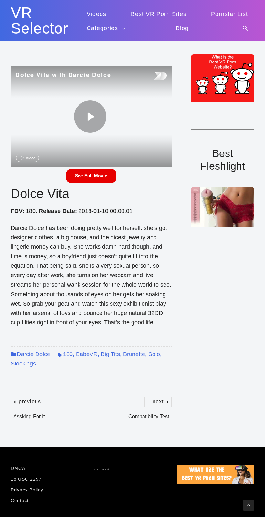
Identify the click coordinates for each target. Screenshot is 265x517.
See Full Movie (91, 175)
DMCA (18, 468)
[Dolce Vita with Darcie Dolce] (90, 116)
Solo (154, 354)
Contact (20, 500)
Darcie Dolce (33, 354)
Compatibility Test (148, 413)
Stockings (23, 363)
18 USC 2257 (26, 479)
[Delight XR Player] (152, 76)
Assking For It (29, 413)
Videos (96, 14)
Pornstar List (229, 14)
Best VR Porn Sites (158, 14)
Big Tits (110, 354)
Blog (182, 28)
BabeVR (87, 354)
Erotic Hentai (101, 469)
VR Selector (39, 20)
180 (68, 354)
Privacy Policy (27, 489)
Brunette (134, 354)
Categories (102, 28)
